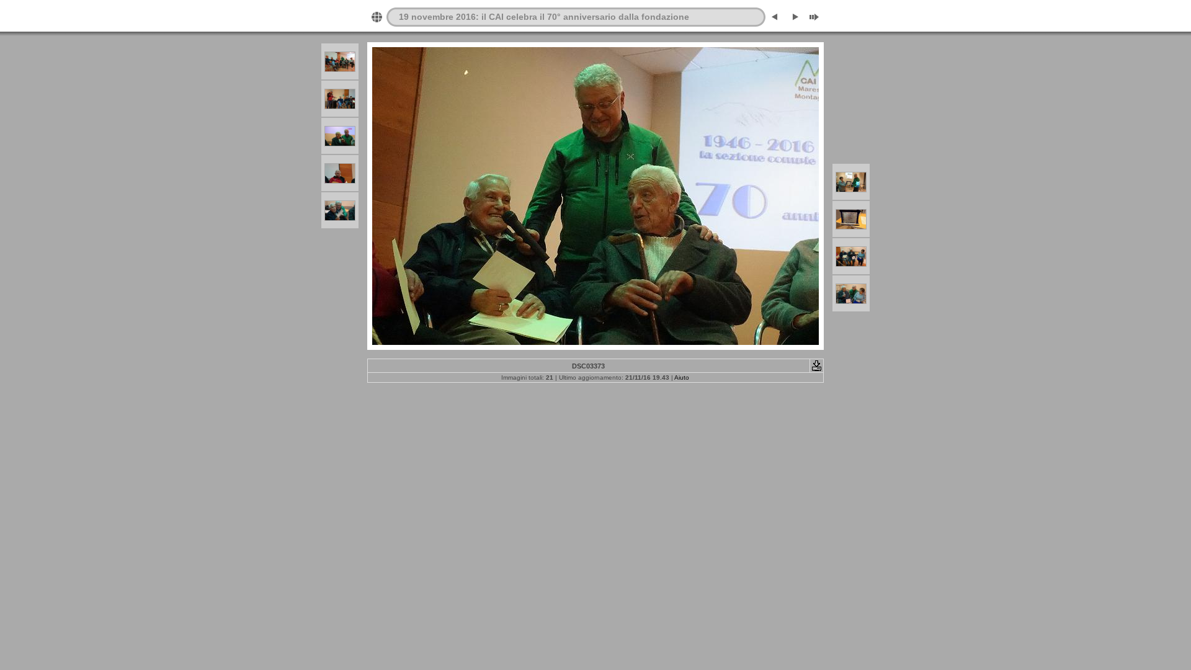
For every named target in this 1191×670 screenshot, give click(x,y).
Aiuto (681, 377)
